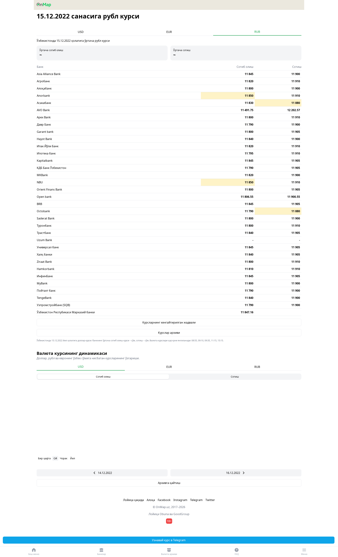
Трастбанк (44, 233)
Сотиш (235, 376)
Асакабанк (44, 103)
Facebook (164, 500)
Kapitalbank (45, 161)
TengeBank (44, 298)
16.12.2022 (233, 473)
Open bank (44, 197)
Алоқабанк (44, 88)
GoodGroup (181, 514)
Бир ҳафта (44, 458)
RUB (257, 32)
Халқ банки (44, 254)
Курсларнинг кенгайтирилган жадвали (169, 322)
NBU (40, 182)
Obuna (164, 514)
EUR (169, 32)
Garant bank (45, 132)
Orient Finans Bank (49, 189)
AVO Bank (43, 110)
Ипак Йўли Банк (47, 146)
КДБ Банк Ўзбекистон (51, 168)
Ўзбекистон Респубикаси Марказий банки (66, 312)
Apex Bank (44, 117)
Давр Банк (44, 124)
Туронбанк (44, 226)
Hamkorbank (45, 269)
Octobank (43, 211)
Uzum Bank (44, 240)
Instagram (180, 500)
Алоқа (151, 500)
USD (81, 32)
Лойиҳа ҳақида (133, 500)
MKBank (42, 175)
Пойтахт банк (46, 290)
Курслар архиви (169, 333)
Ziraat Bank (44, 262)
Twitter (210, 500)
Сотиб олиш (103, 376)
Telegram (196, 500)
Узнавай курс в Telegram (169, 540)
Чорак (63, 458)
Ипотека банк (46, 153)
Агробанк (43, 81)
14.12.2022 (105, 473)
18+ (169, 521)
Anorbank (43, 96)
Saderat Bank (46, 218)
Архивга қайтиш (169, 483)
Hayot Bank (44, 139)
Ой (55, 458)
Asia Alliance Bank (49, 74)
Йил (72, 458)
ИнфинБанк (45, 276)
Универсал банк (48, 247)
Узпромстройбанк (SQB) (53, 305)
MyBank (42, 283)
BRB (39, 204)
